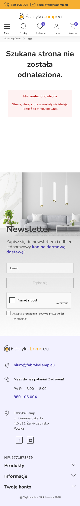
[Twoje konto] (73, 487)
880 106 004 (19, 5)
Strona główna (12, 38)
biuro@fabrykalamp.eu (52, 5)
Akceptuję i (38, 316)
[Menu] (7, 26)
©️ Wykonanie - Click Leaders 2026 (40, 497)
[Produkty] (73, 465)
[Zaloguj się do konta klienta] (56, 26)
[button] (24, 26)
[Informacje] (73, 476)
